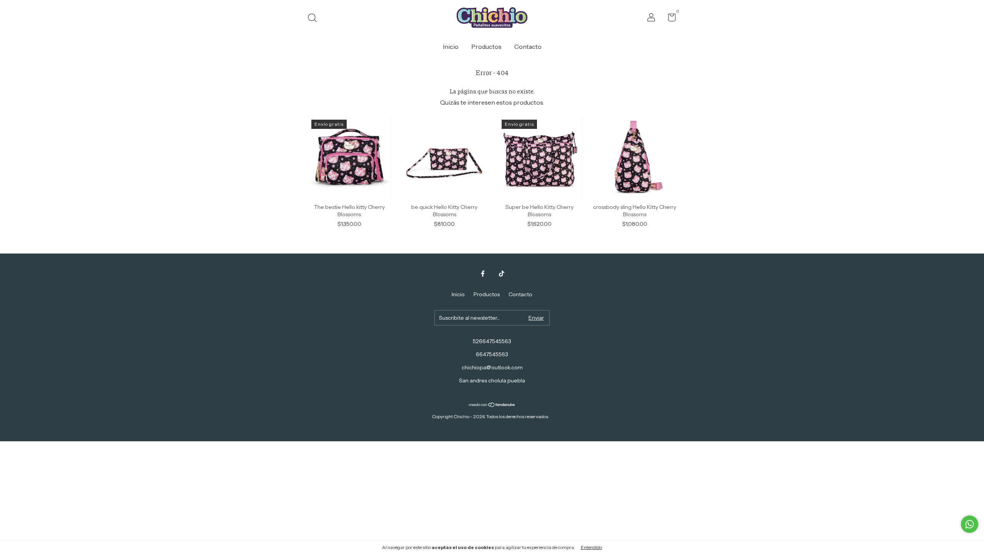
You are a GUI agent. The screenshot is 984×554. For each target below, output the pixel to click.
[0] (669, 19)
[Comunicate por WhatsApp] (969, 524)
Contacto (528, 46)
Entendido (591, 547)
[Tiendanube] (492, 405)
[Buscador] (315, 19)
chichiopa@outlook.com (492, 367)
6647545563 (492, 354)
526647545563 (492, 341)
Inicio (451, 46)
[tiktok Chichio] (502, 273)
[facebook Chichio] (483, 273)
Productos (486, 46)
